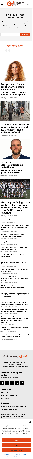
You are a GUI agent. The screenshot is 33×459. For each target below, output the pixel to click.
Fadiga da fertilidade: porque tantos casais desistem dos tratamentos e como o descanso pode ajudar (13, 89)
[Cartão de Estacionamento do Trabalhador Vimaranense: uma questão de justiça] (15, 149)
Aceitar (16, 440)
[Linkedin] (12, 383)
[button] (30, 421)
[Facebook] (2, 383)
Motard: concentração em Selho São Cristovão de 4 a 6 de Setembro (13, 235)
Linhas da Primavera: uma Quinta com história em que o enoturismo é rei (14, 263)
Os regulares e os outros (9, 242)
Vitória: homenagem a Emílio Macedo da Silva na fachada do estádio (15, 336)
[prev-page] (6, 50)
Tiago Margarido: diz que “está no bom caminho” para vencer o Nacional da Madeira (14, 227)
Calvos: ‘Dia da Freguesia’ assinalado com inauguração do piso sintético (13, 310)
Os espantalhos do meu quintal (11, 220)
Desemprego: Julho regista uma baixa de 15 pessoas (14, 270)
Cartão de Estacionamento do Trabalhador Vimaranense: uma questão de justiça (11, 167)
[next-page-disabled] (9, 50)
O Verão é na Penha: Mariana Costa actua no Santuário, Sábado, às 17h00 (14, 303)
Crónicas (3, 412)
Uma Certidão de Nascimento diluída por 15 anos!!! (13, 255)
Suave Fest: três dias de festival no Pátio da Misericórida (13, 248)
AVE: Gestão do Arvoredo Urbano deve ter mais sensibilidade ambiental (14, 286)
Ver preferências (16, 450)
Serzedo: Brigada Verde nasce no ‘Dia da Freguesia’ (14, 328)
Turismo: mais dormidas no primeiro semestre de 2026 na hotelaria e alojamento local (14, 128)
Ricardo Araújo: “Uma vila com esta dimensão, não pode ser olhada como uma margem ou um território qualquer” (14, 319)
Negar (16, 445)
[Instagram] (17, 383)
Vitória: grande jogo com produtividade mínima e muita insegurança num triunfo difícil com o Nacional (15, 207)
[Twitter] (7, 383)
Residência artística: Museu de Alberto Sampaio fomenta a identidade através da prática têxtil (14, 295)
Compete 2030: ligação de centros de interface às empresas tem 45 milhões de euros (14, 278)
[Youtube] (22, 383)
